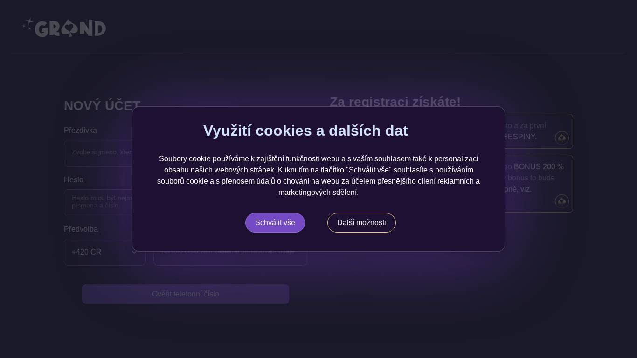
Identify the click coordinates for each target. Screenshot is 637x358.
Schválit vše (275, 223)
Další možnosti (361, 223)
